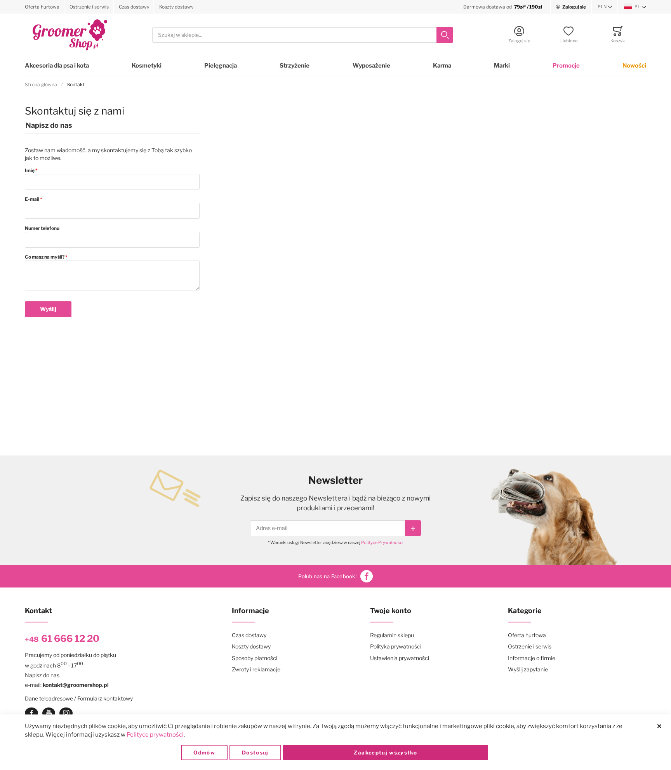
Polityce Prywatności (382, 542)
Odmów (204, 752)
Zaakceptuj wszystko (385, 752)
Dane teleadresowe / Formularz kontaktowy (79, 698)
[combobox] (302, 35)
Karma (442, 65)
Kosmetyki (147, 65)
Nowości (634, 65)
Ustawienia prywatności (399, 658)
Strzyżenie (294, 65)
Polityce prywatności (155, 734)
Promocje (566, 65)
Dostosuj (255, 752)
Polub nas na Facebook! (327, 576)
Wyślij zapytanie (528, 669)
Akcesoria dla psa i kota (57, 65)
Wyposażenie (371, 65)
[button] (605, 7)
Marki (502, 65)
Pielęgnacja (220, 65)
